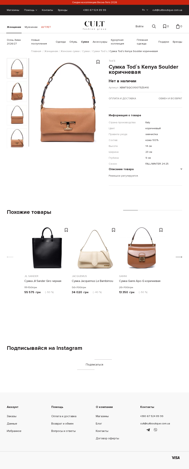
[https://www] (142, 430)
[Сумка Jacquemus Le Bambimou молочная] (94, 249)
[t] (148, 430)
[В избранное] (98, 62)
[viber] (155, 430)
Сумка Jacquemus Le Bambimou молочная (92, 283)
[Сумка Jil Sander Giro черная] (47, 249)
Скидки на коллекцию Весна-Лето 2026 (94, 2)
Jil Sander (31, 276)
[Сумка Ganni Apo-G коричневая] (142, 249)
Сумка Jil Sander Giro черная (42, 281)
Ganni (123, 276)
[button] (179, 257)
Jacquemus (79, 276)
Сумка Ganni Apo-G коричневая (139, 281)
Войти (139, 26)
